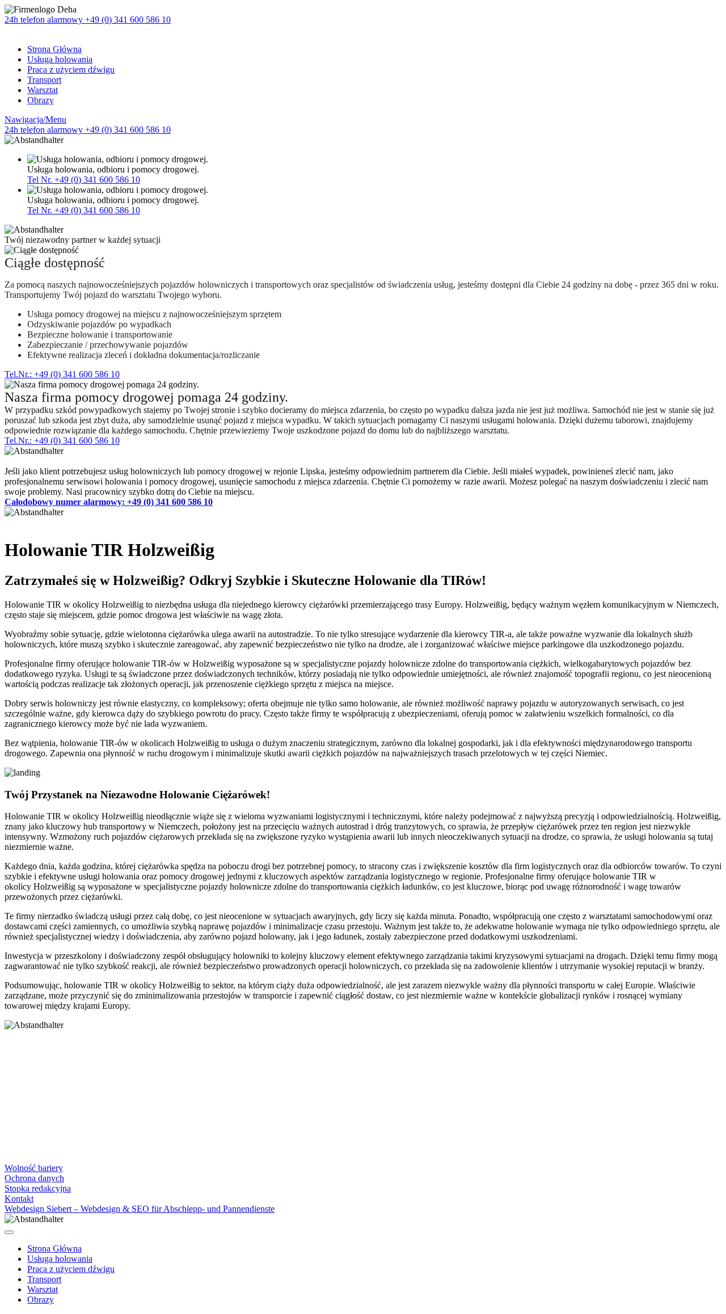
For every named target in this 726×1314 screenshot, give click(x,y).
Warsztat (42, 90)
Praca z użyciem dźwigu (71, 69)
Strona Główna (54, 49)
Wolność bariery (34, 1168)
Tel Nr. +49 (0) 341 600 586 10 (83, 179)
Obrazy (40, 100)
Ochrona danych (34, 1178)
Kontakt (19, 1198)
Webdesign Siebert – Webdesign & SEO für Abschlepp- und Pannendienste (140, 1209)
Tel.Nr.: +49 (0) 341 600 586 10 (62, 374)
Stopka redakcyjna (38, 1188)
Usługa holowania (59, 59)
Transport (44, 80)
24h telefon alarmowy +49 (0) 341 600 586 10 (88, 19)
